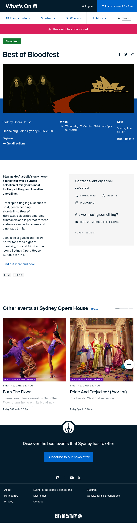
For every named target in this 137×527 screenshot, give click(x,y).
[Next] (129, 364)
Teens (18, 274)
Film (7, 274)
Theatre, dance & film (18, 385)
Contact (38, 501)
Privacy (8, 501)
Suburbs (91, 490)
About (7, 490)
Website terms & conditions (103, 495)
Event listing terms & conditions (52, 490)
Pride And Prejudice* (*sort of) (98, 392)
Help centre (11, 495)
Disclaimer (39, 495)
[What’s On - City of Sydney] (21, 6)
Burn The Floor (17, 392)
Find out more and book (19, 264)
